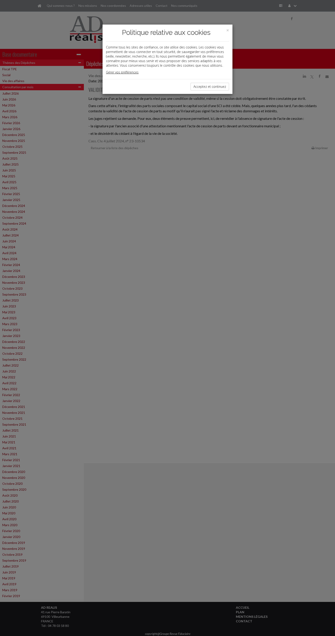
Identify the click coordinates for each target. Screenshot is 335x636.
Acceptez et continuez (209, 86)
